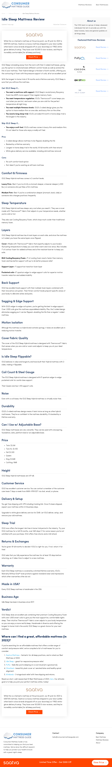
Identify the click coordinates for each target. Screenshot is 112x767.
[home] (15, 5)
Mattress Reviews (85, 5)
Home (3, 13)
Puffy (8, 665)
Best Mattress (101, 737)
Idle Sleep (10, 661)
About (98, 743)
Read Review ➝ (102, 47)
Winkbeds (10, 675)
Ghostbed (10, 668)
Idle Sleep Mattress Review (31, 13)
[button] (60, 24)
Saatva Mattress (12, 655)
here (51, 679)
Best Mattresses (102, 5)
